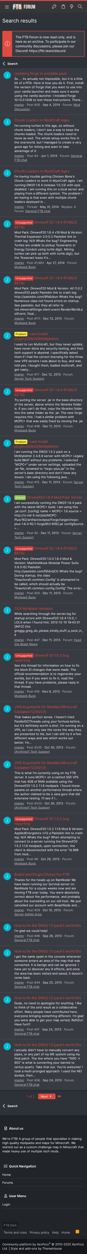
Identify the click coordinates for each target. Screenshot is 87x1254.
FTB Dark (10, 1225)
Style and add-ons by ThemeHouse (36, 1248)
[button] (7, 7)
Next (45, 1096)
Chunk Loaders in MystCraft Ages (41, 120)
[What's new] (72, 6)
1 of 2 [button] (31, 1096)
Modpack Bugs (25, 267)
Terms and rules (15, 1232)
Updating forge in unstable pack (40, 73)
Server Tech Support (29, 378)
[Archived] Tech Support (32, 751)
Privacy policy (39, 1232)
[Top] (72, 1232)
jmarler (19, 105)
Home (6, 1174)
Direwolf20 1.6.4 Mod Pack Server (49, 497)
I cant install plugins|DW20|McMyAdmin (36, 336)
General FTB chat (37, 211)
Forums (7, 1182)
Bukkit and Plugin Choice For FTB (41, 874)
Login (6, 1204)
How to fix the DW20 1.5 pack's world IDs (47, 925)
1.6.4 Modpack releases (33, 608)
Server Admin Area (28, 914)
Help (55, 1232)
